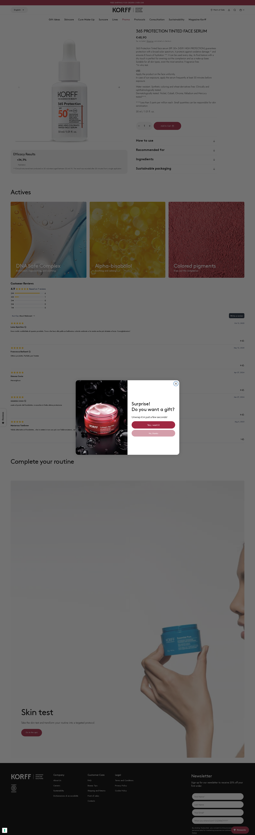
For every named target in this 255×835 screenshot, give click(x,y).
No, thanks (153, 433)
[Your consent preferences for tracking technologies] (4, 830)
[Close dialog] (176, 383)
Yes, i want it (153, 424)
